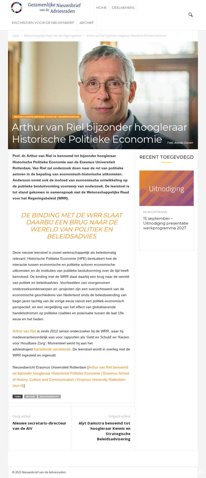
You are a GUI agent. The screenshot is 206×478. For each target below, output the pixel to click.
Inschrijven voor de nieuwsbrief (43, 23)
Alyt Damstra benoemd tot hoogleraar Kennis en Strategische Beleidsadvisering (104, 430)
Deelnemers (123, 8)
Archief (87, 23)
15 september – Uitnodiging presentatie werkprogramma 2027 (165, 223)
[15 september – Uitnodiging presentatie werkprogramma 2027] (166, 188)
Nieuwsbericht (49, 396)
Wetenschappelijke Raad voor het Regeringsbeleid (53, 35)
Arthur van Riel (24, 331)
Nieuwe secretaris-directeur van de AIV (39, 425)
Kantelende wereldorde (52, 349)
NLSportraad (155, 212)
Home (101, 8)
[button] (190, 15)
